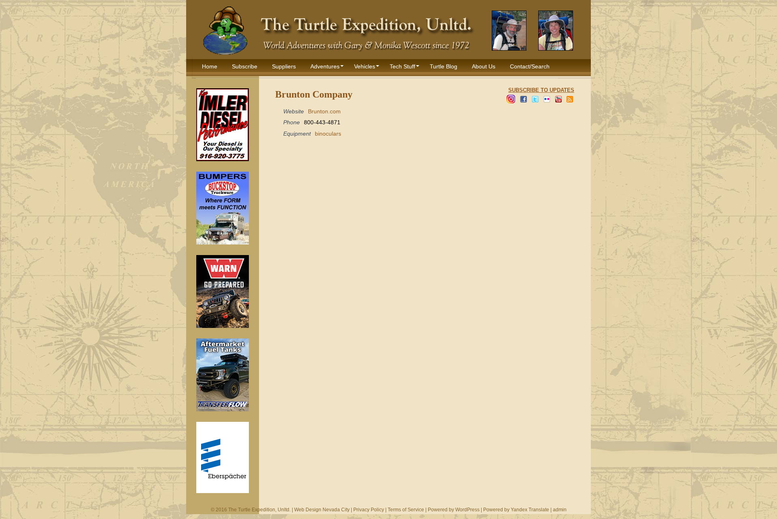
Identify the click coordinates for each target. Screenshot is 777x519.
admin (560, 510)
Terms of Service (406, 510)
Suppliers (284, 66)
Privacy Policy (368, 510)
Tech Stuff (402, 66)
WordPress (467, 510)
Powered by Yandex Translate (516, 510)
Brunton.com (324, 111)
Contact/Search (530, 66)
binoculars (328, 133)
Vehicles (364, 66)
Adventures (325, 66)
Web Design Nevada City (322, 510)
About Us (483, 66)
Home (209, 66)
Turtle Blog (443, 66)
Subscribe (244, 66)
